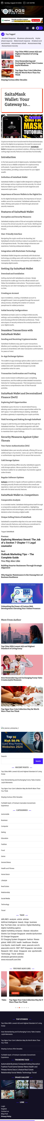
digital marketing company (11, 931)
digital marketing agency (11, 928)
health (19, 942)
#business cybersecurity (25, 38)
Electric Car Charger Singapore (13, 934)
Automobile (5, 814)
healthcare (27, 942)
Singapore (23, 951)
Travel (3, 910)
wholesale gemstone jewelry (12, 957)
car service (21, 925)
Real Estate (5, 886)
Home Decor (5, 874)
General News (6, 862)
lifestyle (35, 942)
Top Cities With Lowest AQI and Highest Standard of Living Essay (28, 54)
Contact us (5, 1111)
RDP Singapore (27, 948)
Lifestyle (4, 880)
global (3, 942)
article (19, 919)
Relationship (5, 892)
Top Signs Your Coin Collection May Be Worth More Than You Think (28, 72)
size (29, 951)
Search (4, 756)
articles (26, 919)
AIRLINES (5, 919)
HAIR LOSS (11, 942)
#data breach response (22, 41)
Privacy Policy (6, 1116)
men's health (16, 945)
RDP (18, 948)
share (16, 951)
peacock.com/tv (33, 945)
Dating (3, 832)
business (33, 922)
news (24, 945)
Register (4, 1109)
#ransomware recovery (10, 46)
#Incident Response (9, 38)
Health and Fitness (7, 868)
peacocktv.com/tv (8, 948)
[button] (5, 992)
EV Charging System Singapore (13, 939)
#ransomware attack (19, 43)
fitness (36, 939)
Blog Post (4, 1114)
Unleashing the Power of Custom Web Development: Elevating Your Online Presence (20, 607)
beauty (20, 922)
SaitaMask (34, 147)
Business (4, 820)
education (34, 931)
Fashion (4, 844)
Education (4, 838)
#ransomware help (34, 43)
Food (3, 850)
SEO (11, 951)
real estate (38, 948)
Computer (4, 826)
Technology (5, 904)
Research (4, 951)
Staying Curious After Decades (14, 80)
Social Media (5, 898)
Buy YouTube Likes (8, 925)
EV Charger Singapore (10, 937)
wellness (20, 954)
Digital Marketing (33, 925)
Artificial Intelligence (9, 922)
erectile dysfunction (34, 934)
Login (3, 1106)
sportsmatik (37, 951)
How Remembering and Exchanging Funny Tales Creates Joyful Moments (29, 63)
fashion (30, 939)
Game (3, 856)
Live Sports (5, 945)
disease (26, 931)
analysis (13, 919)
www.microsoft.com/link (11, 960)
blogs (26, 922)
